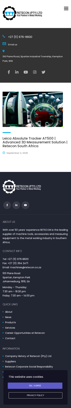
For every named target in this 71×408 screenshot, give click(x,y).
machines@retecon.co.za (32, 44)
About (8, 312)
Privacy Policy (35, 395)
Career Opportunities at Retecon (25, 333)
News (8, 317)
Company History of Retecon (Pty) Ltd (28, 356)
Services (10, 327)
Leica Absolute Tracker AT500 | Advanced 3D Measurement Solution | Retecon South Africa (35, 142)
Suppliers (10, 361)
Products (10, 322)
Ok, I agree (35, 385)
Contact (10, 338)
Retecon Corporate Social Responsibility (29, 366)
